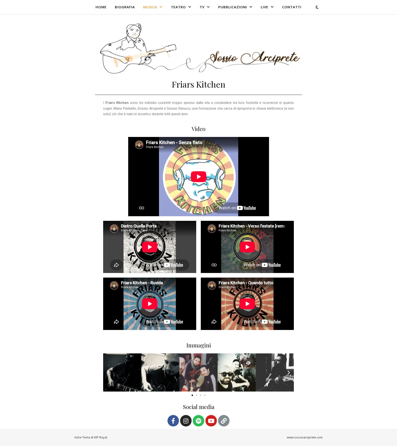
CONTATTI (291, 7)
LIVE (264, 7)
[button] (108, 372)
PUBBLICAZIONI (232, 7)
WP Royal (100, 437)
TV (202, 7)
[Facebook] (173, 420)
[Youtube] (211, 420)
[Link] (224, 420)
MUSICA (150, 7)
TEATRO (178, 7)
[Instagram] (186, 420)
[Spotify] (198, 420)
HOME (101, 7)
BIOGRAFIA (125, 7)
